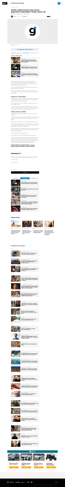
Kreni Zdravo (31, 482)
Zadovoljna (17, 482)
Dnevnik (12, 482)
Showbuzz (23, 482)
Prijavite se (25, 172)
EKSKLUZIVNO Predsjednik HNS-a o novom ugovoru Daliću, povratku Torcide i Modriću (23, 145)
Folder (28, 482)
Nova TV (8, 482)
